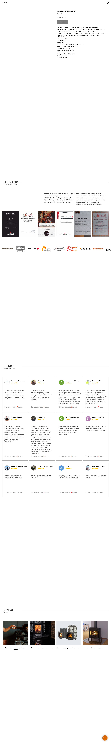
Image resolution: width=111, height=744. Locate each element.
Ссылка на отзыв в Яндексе (94, 492)
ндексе (20, 407)
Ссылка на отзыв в (10, 407)
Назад (5, 2)
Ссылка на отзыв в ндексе (13, 456)
